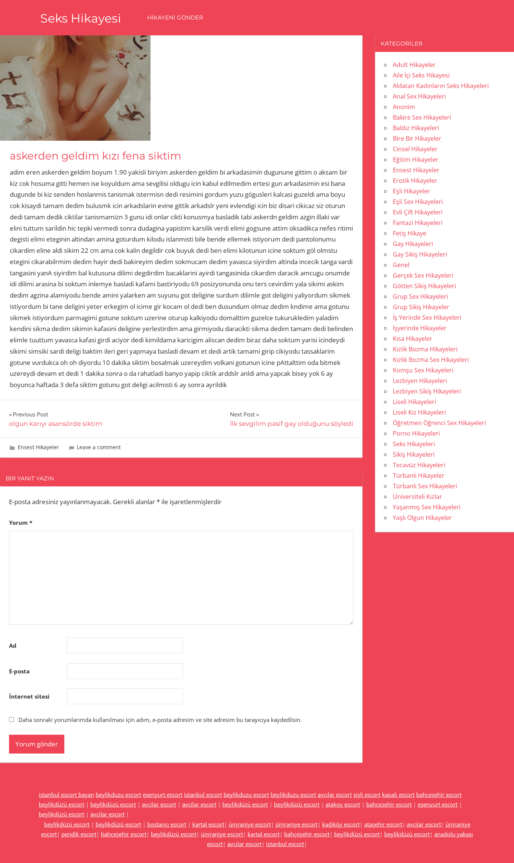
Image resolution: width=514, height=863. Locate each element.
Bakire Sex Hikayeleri (422, 117)
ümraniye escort (250, 824)
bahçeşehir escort (123, 834)
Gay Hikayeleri (413, 244)
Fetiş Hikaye (409, 233)
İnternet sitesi (29, 696)
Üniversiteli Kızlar (417, 496)
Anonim (404, 107)
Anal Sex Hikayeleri (419, 96)
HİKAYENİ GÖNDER (175, 17)
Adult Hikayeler (414, 65)
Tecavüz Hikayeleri (419, 465)
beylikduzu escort (118, 794)
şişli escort (366, 794)
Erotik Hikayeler (415, 180)
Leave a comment (99, 447)
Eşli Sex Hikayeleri (418, 202)
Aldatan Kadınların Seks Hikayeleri (441, 86)
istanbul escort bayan (66, 794)
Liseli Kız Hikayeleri (419, 412)
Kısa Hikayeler (412, 338)
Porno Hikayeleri (416, 433)
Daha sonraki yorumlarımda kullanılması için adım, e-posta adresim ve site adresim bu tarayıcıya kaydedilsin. (160, 719)
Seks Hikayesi (80, 18)
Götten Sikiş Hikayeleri (424, 286)
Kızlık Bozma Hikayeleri (425, 349)
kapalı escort (398, 794)
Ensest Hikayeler (38, 447)
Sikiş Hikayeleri (414, 454)
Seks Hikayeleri (414, 444)
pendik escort (78, 834)
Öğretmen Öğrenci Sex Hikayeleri (439, 423)
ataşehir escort (383, 824)
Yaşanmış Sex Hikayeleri (427, 507)
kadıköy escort (341, 824)
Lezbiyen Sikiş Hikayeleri (427, 391)
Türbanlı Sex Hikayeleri (425, 486)
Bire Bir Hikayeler (417, 138)
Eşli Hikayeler (411, 191)
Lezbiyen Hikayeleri (420, 381)
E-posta (19, 671)
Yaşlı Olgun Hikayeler (422, 518)
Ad (13, 645)
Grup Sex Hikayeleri (420, 296)
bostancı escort (166, 824)
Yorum (20, 522)
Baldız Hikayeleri (416, 128)
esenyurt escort (162, 794)
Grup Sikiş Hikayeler (421, 307)
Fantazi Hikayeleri (418, 223)
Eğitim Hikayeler (415, 159)
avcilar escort (159, 804)
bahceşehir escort (439, 794)
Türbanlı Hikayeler (418, 475)
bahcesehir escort (389, 804)
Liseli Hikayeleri (414, 402)
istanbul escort (203, 794)
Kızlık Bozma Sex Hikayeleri (431, 360)
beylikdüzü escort (61, 804)
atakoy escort (342, 804)
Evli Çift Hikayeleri (418, 212)
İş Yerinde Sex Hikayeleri (427, 317)
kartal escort (208, 824)
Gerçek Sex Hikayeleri (423, 275)
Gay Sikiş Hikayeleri (420, 254)
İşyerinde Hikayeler (420, 328)
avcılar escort (335, 794)
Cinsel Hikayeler (415, 149)
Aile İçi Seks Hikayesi (421, 75)
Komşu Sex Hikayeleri (423, 370)
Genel (401, 265)
